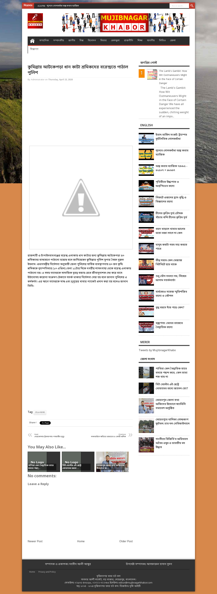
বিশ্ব (81, 40)
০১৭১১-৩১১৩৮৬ (101, 582)
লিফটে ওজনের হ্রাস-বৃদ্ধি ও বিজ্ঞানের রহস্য (171, 200)
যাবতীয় (151, 40)
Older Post (126, 541)
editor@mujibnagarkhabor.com (135, 582)
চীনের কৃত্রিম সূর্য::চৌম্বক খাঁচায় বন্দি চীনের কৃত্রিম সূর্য (171, 215)
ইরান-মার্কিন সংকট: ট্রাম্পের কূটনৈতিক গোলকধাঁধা (171, 137)
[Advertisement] (13, 54)
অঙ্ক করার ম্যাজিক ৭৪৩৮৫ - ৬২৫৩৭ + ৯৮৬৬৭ (171, 168)
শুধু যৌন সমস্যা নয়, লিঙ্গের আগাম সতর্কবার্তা (171, 278)
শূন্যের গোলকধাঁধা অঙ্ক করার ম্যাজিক (172, 153)
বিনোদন (92, 40)
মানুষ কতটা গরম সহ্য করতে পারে (171, 247)
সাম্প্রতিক (44, 40)
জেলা (173, 40)
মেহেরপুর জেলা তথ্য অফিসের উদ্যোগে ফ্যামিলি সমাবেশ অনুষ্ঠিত (171, 404)
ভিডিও (162, 40)
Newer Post (35, 541)
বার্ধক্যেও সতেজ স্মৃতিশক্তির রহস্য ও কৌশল (171, 294)
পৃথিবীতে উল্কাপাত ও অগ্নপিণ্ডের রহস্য (167, 184)
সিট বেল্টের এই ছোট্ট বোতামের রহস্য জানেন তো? (172, 387)
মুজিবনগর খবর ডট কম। (106, 586)
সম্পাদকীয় (58, 40)
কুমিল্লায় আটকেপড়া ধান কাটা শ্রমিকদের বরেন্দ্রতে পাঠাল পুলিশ (78, 70)
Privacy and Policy (47, 572)
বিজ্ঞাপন (34, 49)
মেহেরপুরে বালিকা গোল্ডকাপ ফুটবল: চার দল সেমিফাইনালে (173, 422)
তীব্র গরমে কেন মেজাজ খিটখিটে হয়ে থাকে (169, 262)
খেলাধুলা (115, 40)
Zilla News (40, 412)
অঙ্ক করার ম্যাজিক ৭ (56, 5)
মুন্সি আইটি (135, 586)
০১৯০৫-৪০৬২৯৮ (83, 582)
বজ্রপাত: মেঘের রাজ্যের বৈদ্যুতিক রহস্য (169, 325)
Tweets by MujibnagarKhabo (157, 350)
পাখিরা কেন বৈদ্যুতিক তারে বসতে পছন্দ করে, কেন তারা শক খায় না (171, 373)
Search (192, 6)
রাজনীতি (128, 40)
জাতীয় (71, 40)
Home (32, 40)
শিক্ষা (140, 40)
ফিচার (103, 40)
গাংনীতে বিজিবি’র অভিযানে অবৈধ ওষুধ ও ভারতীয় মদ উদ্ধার (172, 443)
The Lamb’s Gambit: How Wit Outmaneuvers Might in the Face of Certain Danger (173, 77)
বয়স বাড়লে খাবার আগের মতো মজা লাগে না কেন (170, 231)
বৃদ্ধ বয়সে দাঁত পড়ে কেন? (170, 308)
